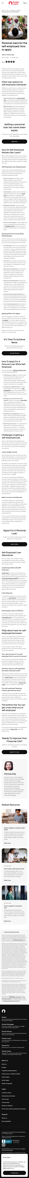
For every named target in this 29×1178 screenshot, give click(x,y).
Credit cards (5, 573)
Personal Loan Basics (15, 10)
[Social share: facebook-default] (6, 62)
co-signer (5, 320)
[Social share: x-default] (9, 62)
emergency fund (9, 226)
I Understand (14, 1173)
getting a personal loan (19, 370)
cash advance (12, 598)
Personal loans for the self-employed (10, 12)
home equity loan (6, 617)
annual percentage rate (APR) (10, 578)
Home (3, 10)
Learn (7, 10)
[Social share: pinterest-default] (14, 62)
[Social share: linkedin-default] (11, 62)
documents (24, 400)
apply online (14, 729)
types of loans (9, 677)
